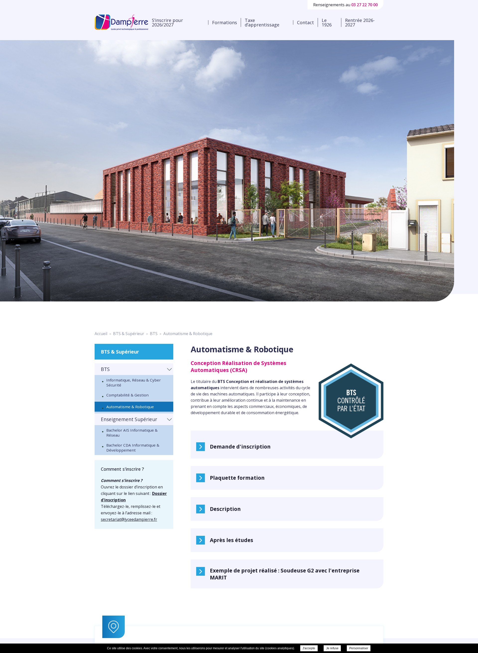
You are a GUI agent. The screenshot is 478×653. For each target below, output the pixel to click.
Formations (224, 22)
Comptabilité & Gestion (127, 394)
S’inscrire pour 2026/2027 (167, 22)
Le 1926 (327, 22)
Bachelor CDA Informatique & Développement (132, 448)
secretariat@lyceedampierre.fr (129, 519)
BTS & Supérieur (120, 351)
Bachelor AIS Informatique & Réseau (132, 433)
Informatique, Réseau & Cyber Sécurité (133, 382)
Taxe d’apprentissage (262, 22)
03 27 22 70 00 (364, 4)
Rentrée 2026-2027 (360, 22)
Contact (305, 22)
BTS (105, 369)
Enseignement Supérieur (129, 419)
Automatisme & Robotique (130, 406)
